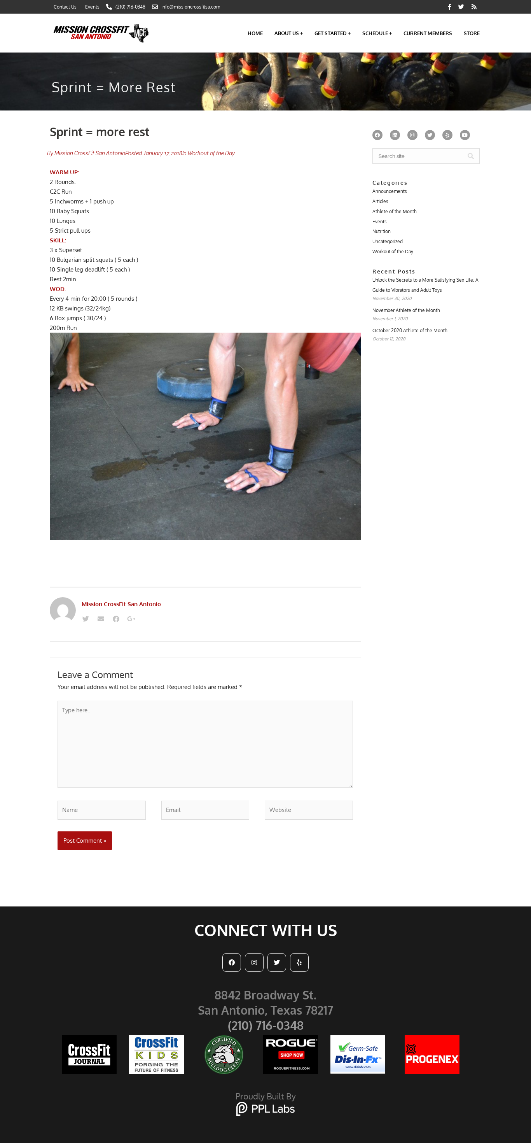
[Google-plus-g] (131, 618)
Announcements (389, 191)
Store (472, 33)
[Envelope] (100, 618)
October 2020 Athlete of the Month (409, 330)
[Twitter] (85, 618)
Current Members (427, 33)
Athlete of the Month (394, 211)
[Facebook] (115, 618)
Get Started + (332, 33)
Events (379, 221)
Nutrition (381, 231)
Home (255, 33)
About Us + (288, 33)
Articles (380, 201)
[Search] (471, 156)
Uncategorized (387, 241)
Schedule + (377, 33)
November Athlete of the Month (406, 310)
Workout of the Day (211, 153)
